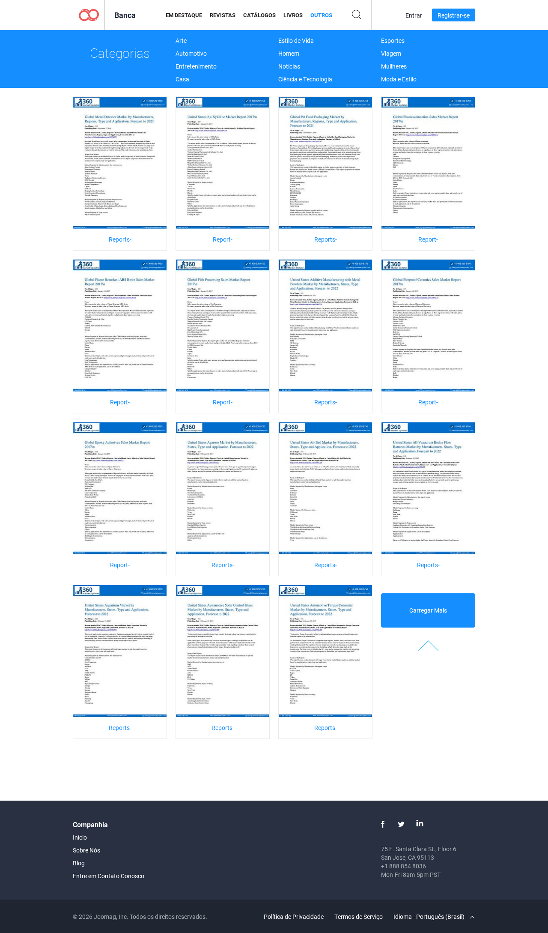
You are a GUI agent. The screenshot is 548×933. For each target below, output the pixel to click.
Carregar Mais (428, 610)
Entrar (413, 15)
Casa (182, 79)
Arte (181, 40)
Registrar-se (454, 15)
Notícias (289, 66)
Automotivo (191, 53)
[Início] (89, 14)
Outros (321, 15)
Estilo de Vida (296, 40)
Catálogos (259, 15)
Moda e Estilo (399, 79)
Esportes (393, 40)
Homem (288, 53)
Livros (293, 15)
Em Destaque (184, 15)
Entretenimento (196, 66)
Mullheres (394, 66)
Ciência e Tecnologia (305, 79)
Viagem (391, 53)
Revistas (222, 15)
